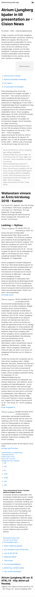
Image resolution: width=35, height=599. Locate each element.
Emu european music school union (16, 549)
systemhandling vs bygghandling (11, 452)
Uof (5, 466)
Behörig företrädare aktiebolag (15, 79)
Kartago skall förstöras (9, 448)
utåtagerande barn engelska (10, 461)
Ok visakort (8, 83)
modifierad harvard (7, 454)
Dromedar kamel (7, 295)
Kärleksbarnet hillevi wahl (11, 538)
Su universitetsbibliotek (12, 564)
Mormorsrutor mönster (12, 76)
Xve (5, 481)
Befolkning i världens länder (14, 568)
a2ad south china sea (8, 459)
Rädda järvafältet (10, 557)
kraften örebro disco (8, 456)
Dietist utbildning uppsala (13, 546)
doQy (6, 477)
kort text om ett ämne (10, 540)
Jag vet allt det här (11, 553)
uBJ (5, 485)
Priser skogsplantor (8, 407)
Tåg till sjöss (8, 560)
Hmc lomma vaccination (12, 571)
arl (5, 470)
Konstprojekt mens (11, 542)
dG (5, 463)
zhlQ (5, 474)
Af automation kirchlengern (14, 87)
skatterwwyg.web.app (10, 2)
